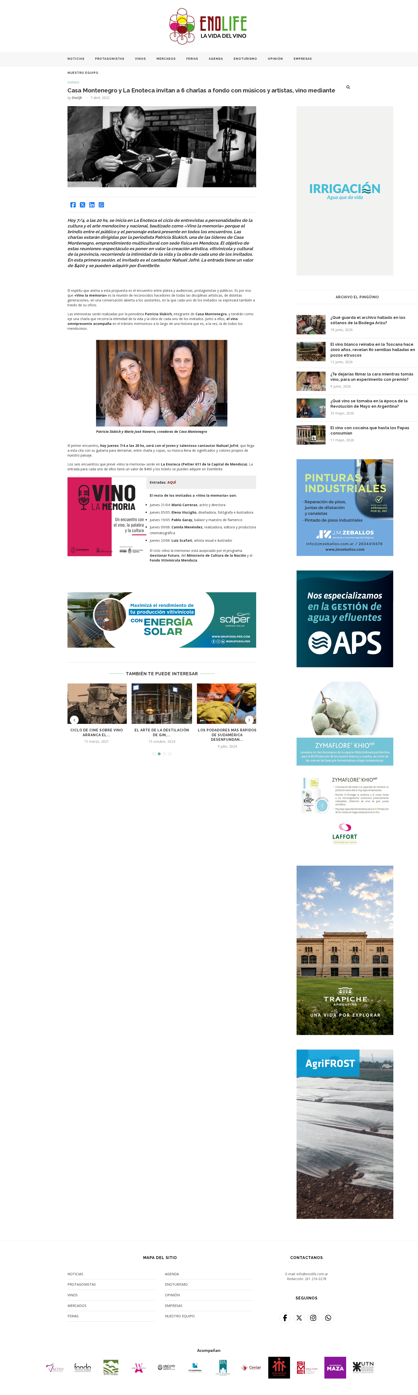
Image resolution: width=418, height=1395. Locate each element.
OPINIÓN (275, 58)
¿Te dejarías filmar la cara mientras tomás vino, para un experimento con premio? (371, 377)
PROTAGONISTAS (109, 58)
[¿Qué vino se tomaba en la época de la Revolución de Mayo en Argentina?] (311, 408)
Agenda (73, 82)
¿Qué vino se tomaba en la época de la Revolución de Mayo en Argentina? (369, 404)
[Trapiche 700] (345, 868)
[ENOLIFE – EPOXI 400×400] (345, 462)
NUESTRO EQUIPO (82, 73)
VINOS (140, 58)
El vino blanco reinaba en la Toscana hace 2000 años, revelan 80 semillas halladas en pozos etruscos (372, 350)
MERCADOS (166, 58)
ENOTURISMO (245, 58)
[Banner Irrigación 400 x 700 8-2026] (345, 109)
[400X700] (345, 1052)
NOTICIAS (75, 58)
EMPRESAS (303, 58)
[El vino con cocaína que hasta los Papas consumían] (311, 435)
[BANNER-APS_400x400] (345, 573)
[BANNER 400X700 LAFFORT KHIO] (345, 684)
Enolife (77, 97)
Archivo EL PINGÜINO (357, 297)
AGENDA (216, 58)
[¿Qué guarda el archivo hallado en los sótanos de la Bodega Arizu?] (311, 324)
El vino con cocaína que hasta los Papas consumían (369, 430)
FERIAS (192, 58)
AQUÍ (171, 482)
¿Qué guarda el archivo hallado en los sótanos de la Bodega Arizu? (367, 320)
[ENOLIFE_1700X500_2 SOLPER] (161, 594)
